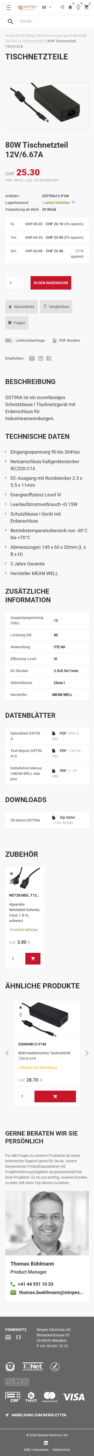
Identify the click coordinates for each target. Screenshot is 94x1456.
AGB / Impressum (36, 1450)
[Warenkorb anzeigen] (86, 7)
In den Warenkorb (51, 283)
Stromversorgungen (53, 35)
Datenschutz (61, 1450)
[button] (21, 306)
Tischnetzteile (33, 41)
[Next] (87, 1053)
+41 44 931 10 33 (35, 1284)
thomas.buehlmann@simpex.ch (51, 1292)
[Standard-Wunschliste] (70, 7)
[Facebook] (48, 358)
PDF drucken (69, 341)
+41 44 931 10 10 (54, 1346)
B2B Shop (26, 35)
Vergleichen (59, 307)
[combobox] (52, 21)
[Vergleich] (78, 7)
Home (10, 35)
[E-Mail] (32, 358)
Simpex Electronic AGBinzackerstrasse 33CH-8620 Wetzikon (54, 1335)
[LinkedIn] (41, 358)
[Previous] (7, 1053)
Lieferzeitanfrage (30, 341)
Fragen (19, 323)
